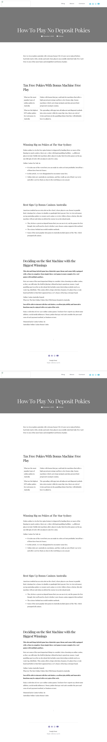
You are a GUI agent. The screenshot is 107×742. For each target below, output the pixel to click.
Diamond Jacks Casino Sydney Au (34, 322)
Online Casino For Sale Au (31, 163)
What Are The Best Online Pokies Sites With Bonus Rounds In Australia (46, 300)
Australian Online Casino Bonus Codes (36, 324)
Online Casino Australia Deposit (33, 297)
